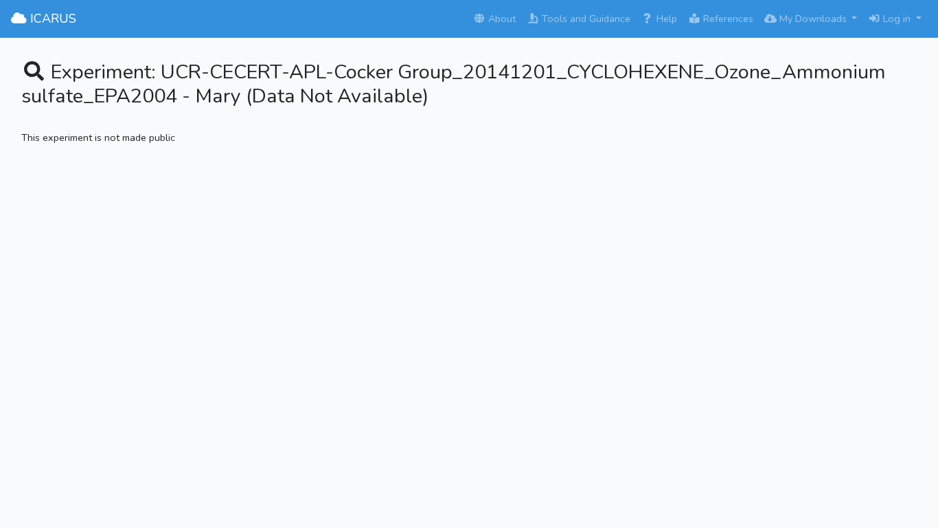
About (500, 18)
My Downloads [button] (813, 18)
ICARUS (51, 18)
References (726, 18)
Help (665, 18)
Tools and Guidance (584, 18)
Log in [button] (896, 18)
